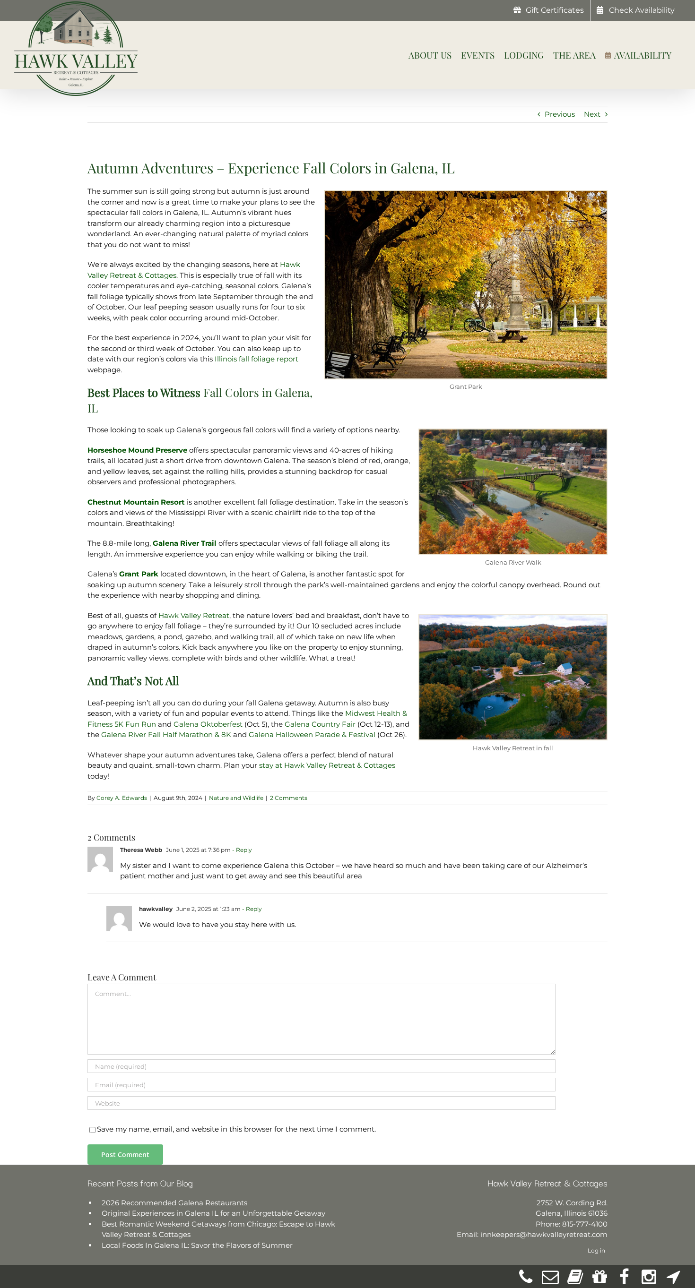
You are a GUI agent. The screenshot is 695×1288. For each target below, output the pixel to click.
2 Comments (288, 797)
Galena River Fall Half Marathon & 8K (166, 734)
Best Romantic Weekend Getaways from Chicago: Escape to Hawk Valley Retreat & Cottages (218, 1229)
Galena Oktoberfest (208, 724)
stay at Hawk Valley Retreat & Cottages (327, 765)
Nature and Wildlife (236, 797)
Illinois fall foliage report (256, 358)
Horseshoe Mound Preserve (137, 450)
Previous (560, 114)
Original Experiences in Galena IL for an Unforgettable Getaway (213, 1213)
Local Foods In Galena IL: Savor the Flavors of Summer (197, 1245)
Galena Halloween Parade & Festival (312, 734)
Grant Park (138, 573)
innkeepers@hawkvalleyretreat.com (544, 1234)
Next (592, 114)
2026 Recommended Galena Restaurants (174, 1202)
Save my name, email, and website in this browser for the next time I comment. (236, 1129)
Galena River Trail (185, 543)
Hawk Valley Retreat (193, 615)
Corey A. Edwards (121, 797)
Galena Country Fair (320, 724)
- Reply (241, 849)
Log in (596, 1250)
